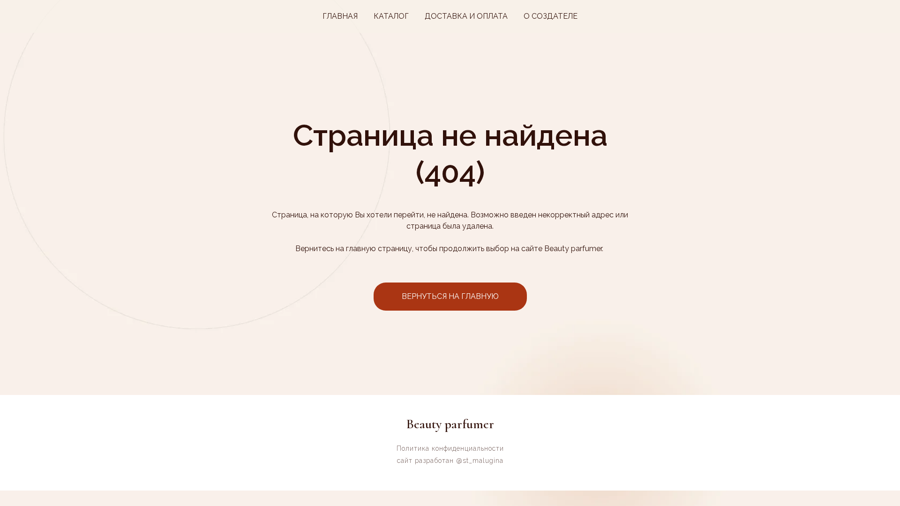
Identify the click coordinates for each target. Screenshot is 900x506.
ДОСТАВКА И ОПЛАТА (466, 16)
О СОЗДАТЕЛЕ (551, 16)
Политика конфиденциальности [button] (450, 448)
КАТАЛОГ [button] (391, 16)
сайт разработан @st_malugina (450, 460)
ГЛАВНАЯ (340, 16)
